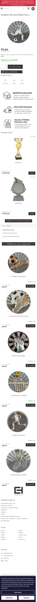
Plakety (20, 531)
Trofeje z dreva (22, 535)
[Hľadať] (24, 9)
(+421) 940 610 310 (8, 556)
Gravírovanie (21, 539)
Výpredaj (3, 539)
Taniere (20, 537)
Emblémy (20, 533)
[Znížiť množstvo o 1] (7, 68)
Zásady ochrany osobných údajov (9, 508)
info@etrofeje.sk (7, 553)
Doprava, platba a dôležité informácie (10, 516)
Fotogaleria (4, 510)
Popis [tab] (3, 226)
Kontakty (3, 512)
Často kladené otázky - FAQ (8, 503)
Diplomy (3, 537)
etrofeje (5, 561)
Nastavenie (17, 592)
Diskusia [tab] (8, 226)
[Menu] (33, 9)
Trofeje (3, 535)
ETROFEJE (6, 558)
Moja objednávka (5, 521)
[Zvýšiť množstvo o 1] (7, 66)
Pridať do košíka (16, 66)
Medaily (3, 533)
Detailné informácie (6, 75)
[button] (18, 286)
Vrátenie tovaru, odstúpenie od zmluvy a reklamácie (14, 518)
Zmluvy (3, 514)
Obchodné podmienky (6, 505)
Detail (32, 173)
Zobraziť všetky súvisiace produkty (18, 221)
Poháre (3, 531)
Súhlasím (26, 598)
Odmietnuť (9, 598)
